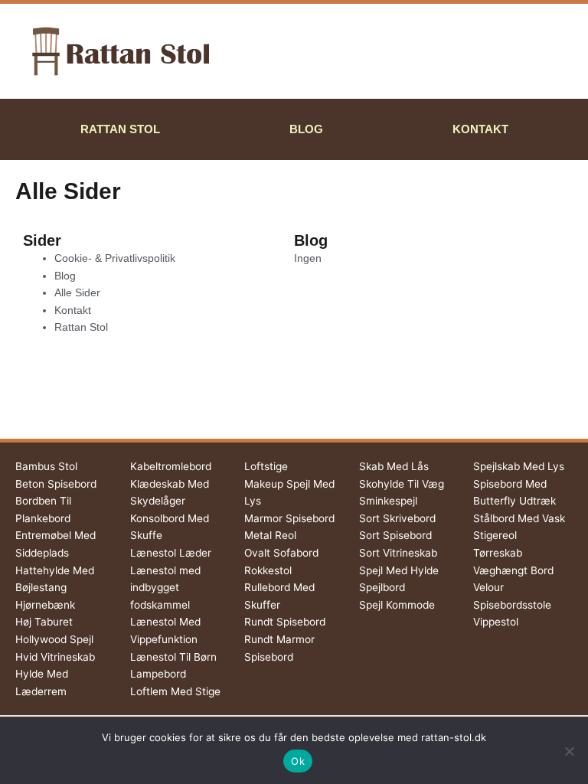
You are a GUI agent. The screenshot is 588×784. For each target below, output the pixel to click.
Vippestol (495, 622)
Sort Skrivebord (397, 518)
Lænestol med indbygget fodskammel (165, 587)
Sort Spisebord (395, 535)
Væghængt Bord (513, 570)
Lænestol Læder (170, 553)
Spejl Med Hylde (399, 570)
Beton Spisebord (55, 484)
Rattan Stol (120, 129)
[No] (569, 751)
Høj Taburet (44, 622)
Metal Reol (270, 535)
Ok (298, 761)
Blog (306, 129)
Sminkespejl (388, 501)
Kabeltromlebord (170, 466)
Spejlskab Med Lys (518, 466)
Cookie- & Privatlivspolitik (114, 258)
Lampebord (158, 674)
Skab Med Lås (394, 466)
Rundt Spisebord (284, 622)
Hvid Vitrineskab (55, 657)
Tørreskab (497, 553)
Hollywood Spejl (54, 639)
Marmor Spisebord (289, 518)
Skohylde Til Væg (401, 484)
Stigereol (495, 535)
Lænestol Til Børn (173, 657)
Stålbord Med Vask (519, 518)
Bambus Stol (46, 466)
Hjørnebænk (45, 605)
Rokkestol (268, 570)
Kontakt (480, 129)
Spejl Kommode (397, 605)
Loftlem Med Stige (175, 691)
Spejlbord (382, 587)
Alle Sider (77, 293)
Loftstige (266, 466)
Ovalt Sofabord (281, 553)
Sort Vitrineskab (398, 553)
